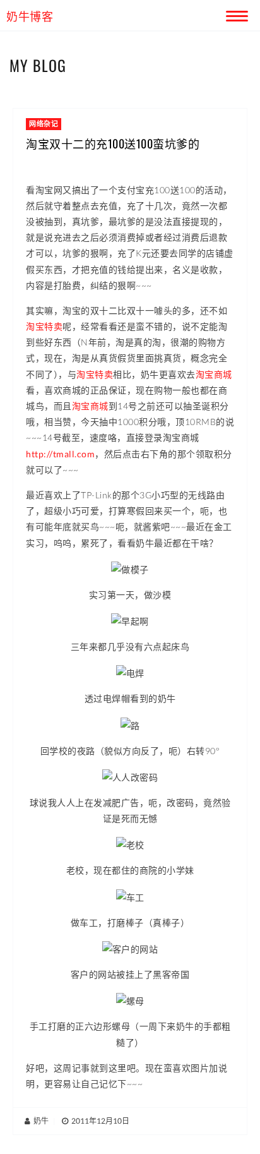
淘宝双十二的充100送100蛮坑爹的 (112, 143)
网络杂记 (43, 123)
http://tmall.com (60, 453)
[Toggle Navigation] (234, 13)
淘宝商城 (214, 374)
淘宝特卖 (44, 326)
